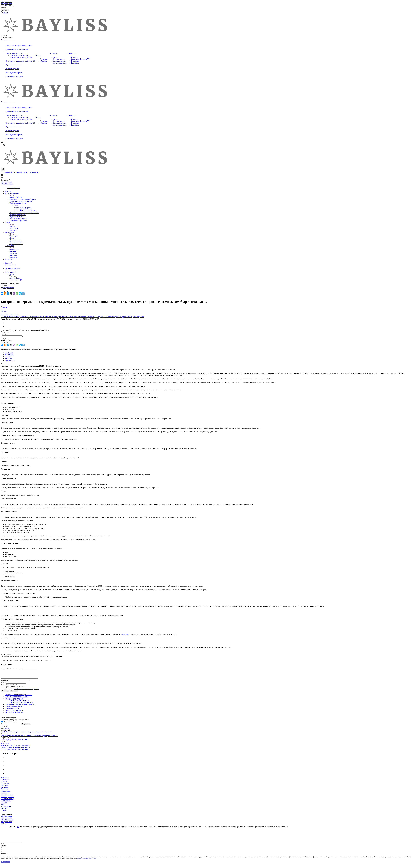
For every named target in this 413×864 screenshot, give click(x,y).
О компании (13, 250)
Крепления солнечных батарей (39, 317)
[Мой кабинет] (2, 143)
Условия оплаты (7, 795)
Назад (11, 195)
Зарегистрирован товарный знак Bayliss (15, 745)
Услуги (12, 226)
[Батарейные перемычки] (20, 75)
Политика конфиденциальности (86, 858)
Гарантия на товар (7, 799)
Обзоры (4, 810)
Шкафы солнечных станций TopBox (14, 317)
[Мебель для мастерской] (20, 71)
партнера (125, 634)
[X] (11, 293)
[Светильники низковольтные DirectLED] (20, 59)
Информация (5, 791)
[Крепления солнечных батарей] (20, 47)
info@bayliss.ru (6, 2)
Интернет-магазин (16, 197)
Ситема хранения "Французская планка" (16, 747)
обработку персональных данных (26, 689)
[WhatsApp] (17, 293)
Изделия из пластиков (105, 317)
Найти (4, 846)
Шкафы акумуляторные (22, 207)
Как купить (13, 236)
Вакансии (4, 785)
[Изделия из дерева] (20, 67)
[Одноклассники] (5, 293)
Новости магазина (10, 722)
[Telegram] (23, 293)
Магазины (4, 787)
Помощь (4, 793)
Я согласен (5, 862)
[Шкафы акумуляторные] (20, 51)
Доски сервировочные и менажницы (14, 740)
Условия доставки (7, 797)
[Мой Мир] (8, 293)
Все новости (5, 728)
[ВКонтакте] (2, 293)
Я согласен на (21, 689)
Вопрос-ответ (6, 806)
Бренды (3, 808)
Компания (4, 777)
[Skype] (20, 293)
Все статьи (5, 743)
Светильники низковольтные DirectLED (82, 317)
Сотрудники (5, 783)
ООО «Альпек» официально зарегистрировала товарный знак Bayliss (26, 732)
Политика (4, 789)
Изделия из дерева (120, 317)
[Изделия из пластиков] (20, 63)
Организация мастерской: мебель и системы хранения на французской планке (29, 736)
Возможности (6, 801)
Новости (4, 781)
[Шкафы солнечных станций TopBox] (20, 44)
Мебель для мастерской (135, 317)
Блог (2, 804)
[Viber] (14, 293)
